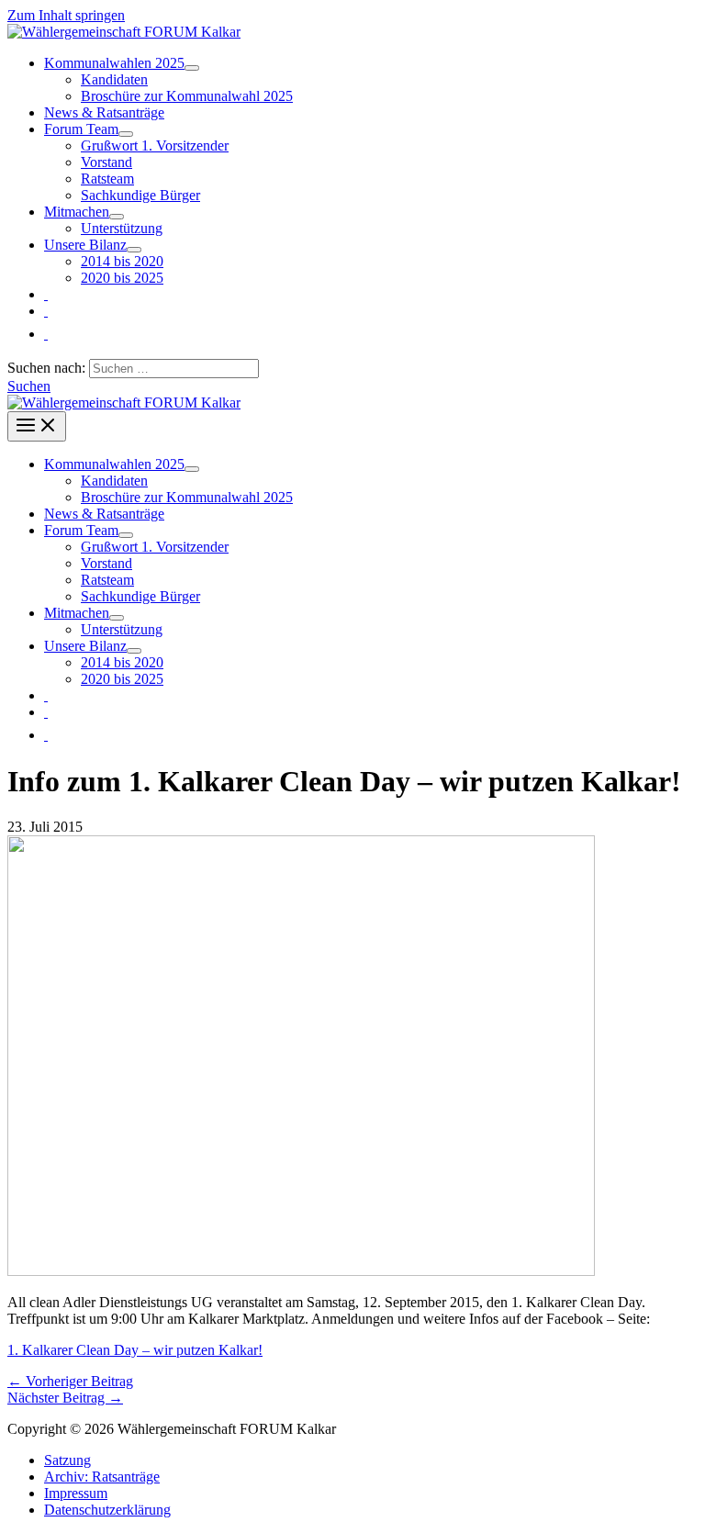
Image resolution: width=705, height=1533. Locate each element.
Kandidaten (114, 79)
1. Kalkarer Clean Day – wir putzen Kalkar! (135, 1350)
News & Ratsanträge (104, 112)
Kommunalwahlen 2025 (114, 63)
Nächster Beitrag (65, 1397)
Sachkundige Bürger (140, 195)
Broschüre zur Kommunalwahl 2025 (187, 96)
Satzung (67, 1460)
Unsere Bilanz (85, 244)
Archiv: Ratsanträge (102, 1476)
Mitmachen (76, 211)
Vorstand (106, 162)
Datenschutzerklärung (107, 1509)
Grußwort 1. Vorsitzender (155, 145)
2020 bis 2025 (122, 277)
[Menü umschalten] (192, 68)
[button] (28, 386)
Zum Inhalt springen (66, 15)
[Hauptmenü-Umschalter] (36, 426)
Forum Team (81, 129)
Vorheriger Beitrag (70, 1381)
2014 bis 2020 (122, 261)
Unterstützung (121, 228)
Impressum (75, 1493)
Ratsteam (107, 178)
